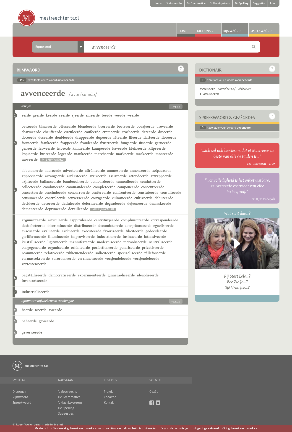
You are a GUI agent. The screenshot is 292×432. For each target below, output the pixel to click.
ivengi (58, 425)
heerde (27, 310)
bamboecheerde (76, 181)
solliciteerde (105, 253)
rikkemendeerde (79, 253)
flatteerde (151, 137)
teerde (107, 115)
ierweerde (47, 148)
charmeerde (31, 132)
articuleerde (58, 220)
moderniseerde (109, 242)
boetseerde (126, 126)
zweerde (55, 310)
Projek (108, 392)
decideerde (30, 203)
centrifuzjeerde (106, 220)
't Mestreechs (174, 3)
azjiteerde (30, 181)
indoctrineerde (109, 236)
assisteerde (118, 176)
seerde (64, 115)
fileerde (135, 137)
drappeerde (84, 137)
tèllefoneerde (155, 253)
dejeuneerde (137, 203)
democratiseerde (62, 275)
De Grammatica (196, 3)
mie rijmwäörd (53, 160)
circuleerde (73, 132)
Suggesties (259, 3)
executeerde (91, 231)
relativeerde (54, 253)
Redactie (110, 397)
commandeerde (78, 187)
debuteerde (164, 198)
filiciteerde (134, 231)
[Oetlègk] (181, 68)
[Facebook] (151, 402)
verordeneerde (64, 258)
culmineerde (122, 198)
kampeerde (101, 148)
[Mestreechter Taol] (48, 18)
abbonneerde (32, 170)
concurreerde (79, 192)
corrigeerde (100, 198)
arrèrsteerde (77, 176)
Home (158, 3)
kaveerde (119, 148)
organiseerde (58, 247)
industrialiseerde (36, 291)
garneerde (163, 143)
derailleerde (78, 209)
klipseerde (157, 148)
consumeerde (32, 198)
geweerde (46, 321)
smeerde (93, 115)
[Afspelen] (237, 244)
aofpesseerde (161, 170)
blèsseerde (67, 126)
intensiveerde (155, 236)
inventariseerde (34, 280)
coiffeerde (92, 132)
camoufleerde (127, 181)
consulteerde (170, 192)
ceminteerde (150, 181)
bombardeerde (102, 181)
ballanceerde (50, 181)
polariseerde (130, 247)
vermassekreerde (36, 258)
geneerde (29, 148)
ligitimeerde (57, 242)
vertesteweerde (34, 264)
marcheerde (104, 153)
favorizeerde (113, 231)
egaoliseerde (163, 225)
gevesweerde (32, 332)
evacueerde (31, 231)
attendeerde (139, 176)
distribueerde (85, 225)
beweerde (29, 126)
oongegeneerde (34, 247)
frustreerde (109, 143)
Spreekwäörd (260, 31)
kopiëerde (30, 153)
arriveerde (98, 176)
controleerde (55, 198)
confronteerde (124, 192)
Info (272, 3)
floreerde (169, 137)
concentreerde (152, 187)
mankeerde (83, 153)
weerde (133, 115)
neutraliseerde (160, 242)
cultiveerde (143, 198)
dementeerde (32, 209)
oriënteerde (80, 247)
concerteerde (32, 192)
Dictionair (205, 31)
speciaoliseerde (129, 253)
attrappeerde (161, 176)
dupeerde (103, 137)
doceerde (29, 137)
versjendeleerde (118, 258)
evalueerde (51, 231)
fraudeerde (89, 143)
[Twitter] (158, 402)
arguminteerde (34, 220)
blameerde (48, 126)
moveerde (30, 159)
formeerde (30, 143)
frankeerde (49, 143)
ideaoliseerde (148, 275)
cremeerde (111, 132)
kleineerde (137, 148)
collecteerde (31, 187)
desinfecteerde (33, 225)
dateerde (149, 132)
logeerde (65, 153)
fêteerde (120, 137)
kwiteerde (48, 153)
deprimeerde (55, 209)
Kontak (109, 403)
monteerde (164, 153)
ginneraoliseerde (121, 275)
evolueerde (71, 231)
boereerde (106, 126)
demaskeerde (160, 203)
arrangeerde (55, 176)
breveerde (164, 126)
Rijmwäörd (231, 31)
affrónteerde (95, 170)
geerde (38, 115)
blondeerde (87, 126)
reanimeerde (32, 253)
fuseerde (146, 143)
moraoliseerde (135, 242)
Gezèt (153, 392)
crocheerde (131, 132)
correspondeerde (164, 220)
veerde (119, 115)
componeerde (128, 187)
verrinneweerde (90, 258)
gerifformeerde (34, 236)
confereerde (101, 192)
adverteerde (73, 170)
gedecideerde (156, 231)
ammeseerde (117, 170)
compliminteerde (135, 220)
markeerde (125, 153)
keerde (51, 115)
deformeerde (92, 203)
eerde (26, 115)
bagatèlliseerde (34, 275)
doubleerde (64, 137)
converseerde (78, 198)
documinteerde (110, 225)
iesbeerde (63, 148)
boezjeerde (145, 126)
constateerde (148, 192)
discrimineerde (59, 225)
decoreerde (51, 203)
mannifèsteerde (82, 242)
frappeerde (69, 143)
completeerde (104, 187)
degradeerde (115, 203)
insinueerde (132, 236)
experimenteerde (92, 275)
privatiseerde (153, 247)
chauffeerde (52, 132)
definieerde (71, 203)
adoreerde (53, 170)
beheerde (29, 321)
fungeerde (129, 143)
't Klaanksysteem (220, 3)
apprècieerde (32, 176)
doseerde (45, 137)
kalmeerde (81, 148)
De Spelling (241, 3)
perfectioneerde (104, 247)
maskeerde (145, 153)
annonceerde (140, 170)
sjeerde (78, 115)
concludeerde (55, 192)
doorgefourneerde (138, 225)
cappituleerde (81, 220)
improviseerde (83, 236)
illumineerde (58, 236)
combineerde (53, 187)
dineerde (165, 132)
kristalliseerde (33, 242)
